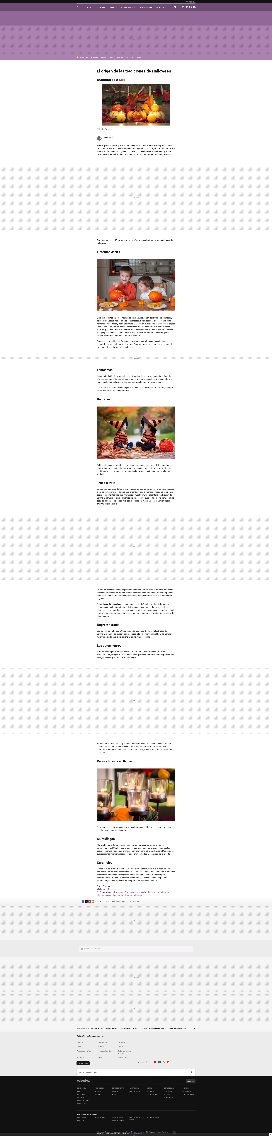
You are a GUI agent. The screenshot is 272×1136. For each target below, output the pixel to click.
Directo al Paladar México (134, 1118)
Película (111, 57)
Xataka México (81, 1117)
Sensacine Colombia (118, 1120)
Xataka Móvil (81, 1094)
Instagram (190, 7)
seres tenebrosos (118, 468)
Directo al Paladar (134, 1091)
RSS (164, 1062)
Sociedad (80, 1058)
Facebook (179, 7)
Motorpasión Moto (152, 1094)
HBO (127, 57)
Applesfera (80, 1097)
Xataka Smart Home (83, 1100)
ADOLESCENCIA (146, 7)
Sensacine (115, 1091)
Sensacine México (117, 1117)
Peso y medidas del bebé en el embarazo (153, 1028)
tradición (116, 901)
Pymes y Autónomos (188, 1094)
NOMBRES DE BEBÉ (128, 7)
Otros (107, 901)
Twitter (182, 7)
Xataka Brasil (81, 1120)
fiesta (137, 901)
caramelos (127, 901)
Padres (100, 1058)
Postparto (101, 1047)
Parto (79, 1047)
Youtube (194, 7)
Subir (189, 1081)
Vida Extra (98, 1094)
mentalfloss (106, 889)
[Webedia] (191, 1)
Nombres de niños (97, 1028)
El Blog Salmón (186, 1091)
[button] (108, 137)
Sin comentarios (105, 80)
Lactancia (121, 1042)
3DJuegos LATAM (100, 1117)
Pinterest (175, 7)
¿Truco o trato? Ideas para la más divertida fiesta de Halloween (140, 892)
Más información (138, 1134)
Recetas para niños (84, 1051)
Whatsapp (120, 57)
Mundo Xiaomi (81, 1104)
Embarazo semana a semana (129, 1028)
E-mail (123, 80)
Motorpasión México (153, 1117)
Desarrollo (121, 1047)
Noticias (80, 1042)
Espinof (114, 1094)
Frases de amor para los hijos (178, 1028)
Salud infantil (102, 1042)
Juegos (103, 57)
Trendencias (168, 1091)
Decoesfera (167, 1094)
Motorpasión (150, 1091)
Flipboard (186, 7)
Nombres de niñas (111, 1028)
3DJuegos (98, 1091)
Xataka (79, 1091)
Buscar (191, 1072)
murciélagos (124, 845)
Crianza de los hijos (105, 1051)
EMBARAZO (100, 7)
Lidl (133, 57)
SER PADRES (87, 7)
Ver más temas (83, 1063)
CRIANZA (113, 7)
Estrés (139, 57)
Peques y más (123, 1058)
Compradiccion (168, 1097)
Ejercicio (95, 57)
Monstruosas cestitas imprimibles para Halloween (119, 895)
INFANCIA (160, 7)
